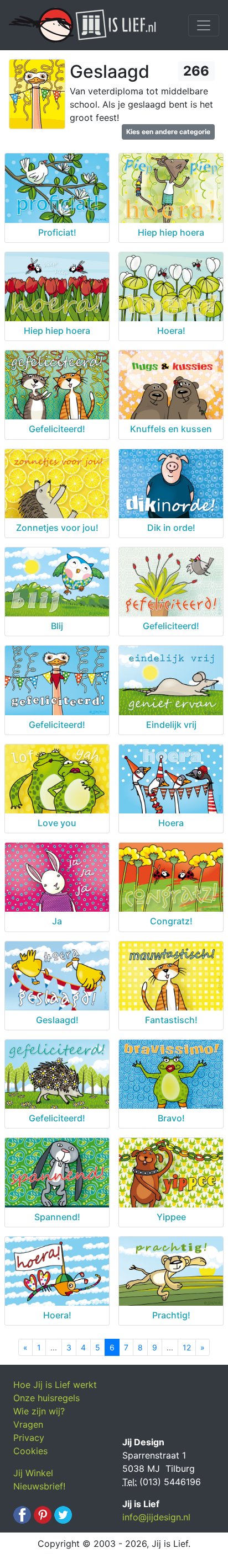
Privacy (28, 1437)
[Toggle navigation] (203, 25)
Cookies (30, 1450)
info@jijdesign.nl (156, 1517)
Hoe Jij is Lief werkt (55, 1384)
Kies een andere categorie (168, 131)
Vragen (28, 1424)
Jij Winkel (33, 1472)
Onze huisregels (46, 1397)
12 (187, 1347)
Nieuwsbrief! (39, 1486)
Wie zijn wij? (39, 1411)
